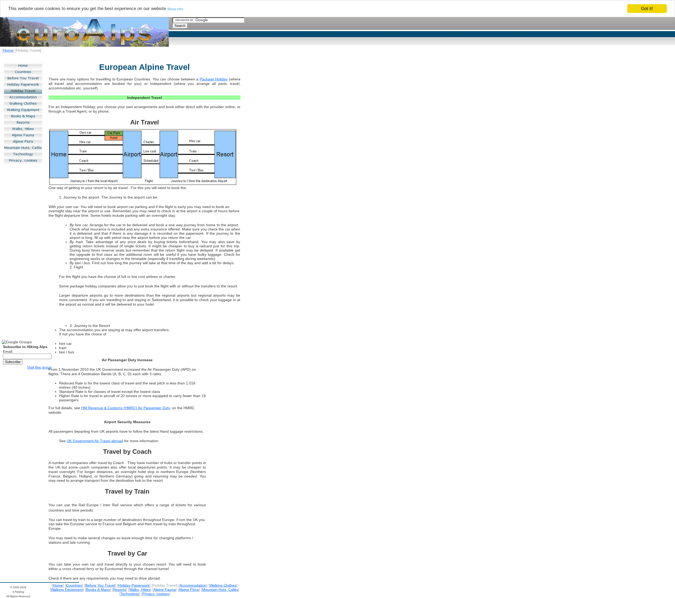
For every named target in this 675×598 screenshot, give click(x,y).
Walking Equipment (67, 589)
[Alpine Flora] (23, 141)
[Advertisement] (22, 252)
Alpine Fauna (164, 589)
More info (175, 9)
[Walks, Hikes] (23, 129)
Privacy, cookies (155, 594)
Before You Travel (100, 585)
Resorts (119, 589)
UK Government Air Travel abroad (95, 441)
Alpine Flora (189, 589)
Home (8, 50)
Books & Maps (98, 589)
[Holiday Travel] (23, 91)
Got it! (647, 8)
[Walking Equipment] (23, 110)
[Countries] (23, 72)
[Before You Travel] (23, 78)
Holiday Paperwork (134, 585)
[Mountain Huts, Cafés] (23, 147)
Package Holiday (214, 79)
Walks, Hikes (139, 589)
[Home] (23, 65)
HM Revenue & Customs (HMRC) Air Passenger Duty (125, 408)
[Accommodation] (23, 97)
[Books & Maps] (23, 116)
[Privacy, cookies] (23, 160)
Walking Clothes (223, 585)
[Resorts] (23, 122)
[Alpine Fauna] (23, 135)
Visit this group (39, 367)
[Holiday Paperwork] (23, 84)
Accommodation (193, 585)
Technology (129, 594)
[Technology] (23, 154)
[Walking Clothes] (23, 103)
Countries (74, 585)
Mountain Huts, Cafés (220, 589)
